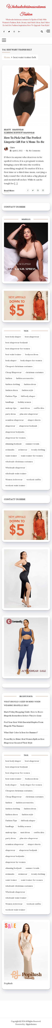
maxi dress (25, 408)
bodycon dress (31, 354)
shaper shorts (34, 420)
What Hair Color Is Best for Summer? (21, 732)
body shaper (11, 360)
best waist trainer (13, 354)
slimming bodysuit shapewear (19, 133)
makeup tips (10, 408)
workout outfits (34, 479)
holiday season (24, 402)
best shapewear (32, 336)
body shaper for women (31, 360)
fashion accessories (24, 378)
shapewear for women (15, 438)
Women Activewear (14, 479)
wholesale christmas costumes (19, 461)
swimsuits (9, 450)
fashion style (27, 390)
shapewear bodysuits (14, 432)
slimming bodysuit (13, 444)
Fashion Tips (11, 396)
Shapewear (17, 130)
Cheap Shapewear (13, 372)
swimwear (22, 450)
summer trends (32, 444)
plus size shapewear (29, 414)
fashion (8, 378)
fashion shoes (11, 390)
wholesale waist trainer (15, 473)
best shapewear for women (17, 348)
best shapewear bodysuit (16, 342)
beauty (7, 130)
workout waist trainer (15, 485)
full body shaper (28, 396)
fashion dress (30, 384)
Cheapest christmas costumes (18, 366)
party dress (10, 414)
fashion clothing (12, 384)
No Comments (34, 151)
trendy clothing (38, 450)
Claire (12, 148)
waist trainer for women (32, 456)
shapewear (10, 426)
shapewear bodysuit (28, 426)
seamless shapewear (14, 420)
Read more (9, 190)
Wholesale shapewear (15, 467)
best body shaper (13, 336)
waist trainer (11, 456)
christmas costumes (34, 372)
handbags (9, 402)
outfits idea (39, 408)
